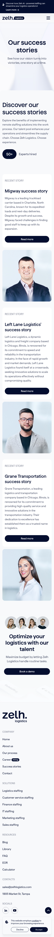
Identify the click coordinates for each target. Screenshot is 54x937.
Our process (9, 752)
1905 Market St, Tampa (16, 893)
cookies (35, 920)
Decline (20, 929)
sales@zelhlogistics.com (17, 887)
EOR (5, 862)
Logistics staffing (12, 790)
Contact (7, 773)
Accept (38, 929)
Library (6, 849)
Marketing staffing (13, 817)
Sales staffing (10, 824)
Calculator (8, 869)
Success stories (11, 766)
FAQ (5, 855)
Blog (5, 842)
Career (6, 759)
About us (7, 746)
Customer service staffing (17, 797)
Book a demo (27, 671)
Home (6, 739)
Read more (27, 239)
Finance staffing (12, 804)
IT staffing (8, 811)
